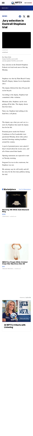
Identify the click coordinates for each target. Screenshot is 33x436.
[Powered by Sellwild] (28, 297)
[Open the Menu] (3, 2)
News (4, 16)
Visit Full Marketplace (25, 189)
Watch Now (27, 2)
